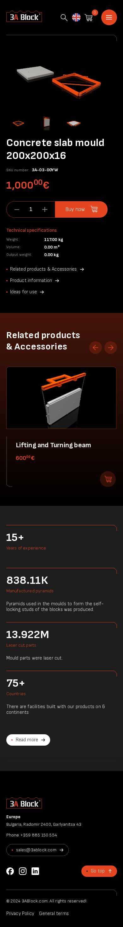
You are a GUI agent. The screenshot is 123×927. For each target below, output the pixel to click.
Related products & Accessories (43, 269)
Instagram (22, 871)
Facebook (10, 871)
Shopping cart (88, 17)
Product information (31, 281)
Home (109, 17)
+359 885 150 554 (38, 835)
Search (64, 17)
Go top (98, 871)
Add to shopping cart (108, 479)
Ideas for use (23, 292)
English (76, 16)
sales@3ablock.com (36, 850)
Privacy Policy (20, 914)
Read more (27, 740)
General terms (54, 914)
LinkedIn (35, 871)
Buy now (75, 209)
